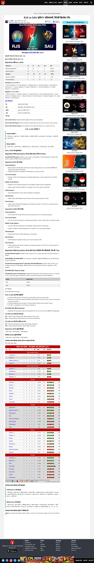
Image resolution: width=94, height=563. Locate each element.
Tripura (11, 474)
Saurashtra (12, 471)
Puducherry (12, 443)
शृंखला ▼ (60, 2)
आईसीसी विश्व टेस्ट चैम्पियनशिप (31, 548)
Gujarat (11, 441)
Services (11, 452)
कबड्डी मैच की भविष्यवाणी (76, 548)
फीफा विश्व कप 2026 (29, 550)
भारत (41, 542)
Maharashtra (12, 413)
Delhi (10, 463)
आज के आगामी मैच (74, 546)
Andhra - (11, 357)
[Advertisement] (47, 8)
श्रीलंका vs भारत (53, 2)
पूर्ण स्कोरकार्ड (8, 101)
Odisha (11, 396)
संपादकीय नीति (78, 560)
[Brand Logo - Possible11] (12, 544)
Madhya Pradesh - (14, 360)
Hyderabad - (12, 371)
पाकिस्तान (42, 550)
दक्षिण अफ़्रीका (43, 546)
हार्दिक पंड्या (58, 550)
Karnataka (11, 469)
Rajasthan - (12, 376)
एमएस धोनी (58, 542)
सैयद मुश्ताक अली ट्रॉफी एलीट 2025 (33, 53)
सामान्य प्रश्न (73, 550)
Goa (10, 415)
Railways (11, 387)
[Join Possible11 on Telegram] (56, 22)
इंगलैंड (41, 548)
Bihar (10, 427)
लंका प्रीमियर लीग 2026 (29, 546)
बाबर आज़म (58, 548)
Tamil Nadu (12, 466)
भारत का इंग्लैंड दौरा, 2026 (30, 544)
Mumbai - (12, 374)
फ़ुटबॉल (70, 2)
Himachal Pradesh (13, 449)
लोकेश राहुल (58, 546)
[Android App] (12, 552)
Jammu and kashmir (14, 418)
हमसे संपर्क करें (74, 544)
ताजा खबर (75, 2)
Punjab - (11, 363)
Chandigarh (12, 402)
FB (7, 560)
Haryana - (12, 368)
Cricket (41, 13)
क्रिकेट (65, 2)
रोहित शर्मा (57, 544)
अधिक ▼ (86, 2)
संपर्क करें (85, 560)
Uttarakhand (12, 477)
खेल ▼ (80, 2)
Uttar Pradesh (12, 421)
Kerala (10, 390)
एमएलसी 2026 (28, 542)
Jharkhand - (12, 355)
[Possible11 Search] (91, 2)
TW (15, 560)
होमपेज (46, 2)
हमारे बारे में (73, 542)
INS (11, 560)
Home (35, 13)
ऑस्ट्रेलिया (42, 544)
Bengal (10, 446)
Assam (10, 399)
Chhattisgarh (12, 424)
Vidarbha (11, 393)
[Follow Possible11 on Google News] (48, 22)
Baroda (11, 438)
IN (19, 560)
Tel (3, 560)
